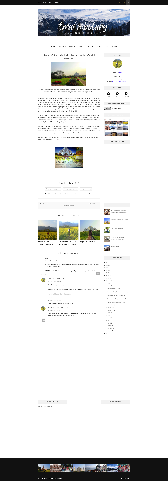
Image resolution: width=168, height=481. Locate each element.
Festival (81, 46)
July (109, 315)
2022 (107, 262)
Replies (45, 275)
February (110, 328)
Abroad (72, 46)
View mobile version (68, 205)
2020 (107, 267)
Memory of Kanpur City (113, 288)
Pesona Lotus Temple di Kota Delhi (116, 299)
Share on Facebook (54, 189)
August (110, 312)
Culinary (99, 46)
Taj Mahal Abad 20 (88, 242)
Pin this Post (87, 189)
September (111, 310)
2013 (107, 333)
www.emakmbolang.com (58, 279)
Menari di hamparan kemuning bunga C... (67, 243)
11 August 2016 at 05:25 (54, 281)
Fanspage (108, 96)
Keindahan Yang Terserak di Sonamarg (117, 292)
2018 (107, 273)
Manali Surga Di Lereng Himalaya (116, 295)
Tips (107, 46)
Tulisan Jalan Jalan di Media (84, 193)
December (110, 286)
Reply (98, 273)
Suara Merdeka (73, 193)
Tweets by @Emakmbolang (45, 406)
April (109, 323)
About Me (57, 2)
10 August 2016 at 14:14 (51, 261)
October (110, 307)
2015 (107, 280)
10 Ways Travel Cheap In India (119, 219)
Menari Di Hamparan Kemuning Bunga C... (46, 243)
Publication (47, 2)
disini (85, 109)
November (110, 305)
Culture (90, 46)
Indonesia (62, 46)
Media (66, 193)
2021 (107, 265)
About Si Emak (115, 246)
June (109, 318)
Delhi (51, 193)
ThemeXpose (47, 478)
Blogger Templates (57, 478)
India (54, 193)
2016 (107, 278)
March (109, 325)
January (110, 330)
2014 (107, 283)
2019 (107, 270)
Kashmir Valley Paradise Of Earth (116, 302)
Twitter (117, 96)
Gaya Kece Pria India (117, 228)
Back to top (125, 478)
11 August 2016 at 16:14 (54, 310)
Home (39, 2)
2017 (107, 275)
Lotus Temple (60, 193)
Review (114, 46)
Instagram (126, 96)
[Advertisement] (69, 371)
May (109, 320)
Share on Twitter (71, 189)
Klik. (76, 111)
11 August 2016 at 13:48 (54, 300)
